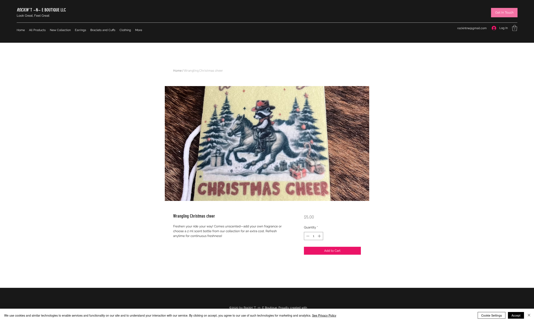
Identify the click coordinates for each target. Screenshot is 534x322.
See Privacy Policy (324, 315)
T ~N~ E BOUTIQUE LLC (41, 10)
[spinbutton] (313, 236)
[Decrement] (307, 236)
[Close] (528, 315)
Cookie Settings (491, 315)
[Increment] (319, 236)
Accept (515, 315)
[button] (514, 28)
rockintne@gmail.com (472, 28)
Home (177, 70)
